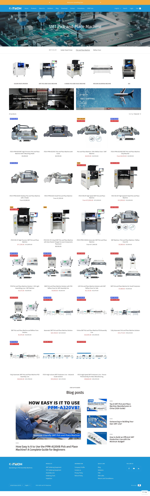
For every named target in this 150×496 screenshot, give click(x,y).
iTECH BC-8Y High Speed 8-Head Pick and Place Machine (125, 197)
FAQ (99, 473)
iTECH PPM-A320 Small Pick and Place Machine (58, 196)
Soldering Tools (50, 475)
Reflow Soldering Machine (102, 83)
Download (64, 8)
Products (33, 8)
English (117, 8)
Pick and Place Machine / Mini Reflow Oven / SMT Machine (92, 152)
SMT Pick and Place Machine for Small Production (125, 286)
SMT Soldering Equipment (53, 467)
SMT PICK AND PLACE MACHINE (48, 83)
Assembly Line (50, 473)
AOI (129, 83)
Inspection (49, 478)
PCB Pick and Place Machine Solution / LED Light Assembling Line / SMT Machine (24, 287)
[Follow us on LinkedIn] (138, 468)
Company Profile (80, 467)
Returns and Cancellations (105, 478)
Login (131, 8)
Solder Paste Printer (66, 50)
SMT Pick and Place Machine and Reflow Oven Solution (24, 331)
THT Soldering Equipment (53, 470)
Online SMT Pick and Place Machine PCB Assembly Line (92, 331)
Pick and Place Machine (83, 50)
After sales (101, 475)
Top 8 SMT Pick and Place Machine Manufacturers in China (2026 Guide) (120, 406)
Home (26, 8)
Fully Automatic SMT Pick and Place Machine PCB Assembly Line (24, 375)
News (17, 443)
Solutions (50, 8)
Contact (72, 8)
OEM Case (90, 8)
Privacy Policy (79, 473)
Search (125, 8)
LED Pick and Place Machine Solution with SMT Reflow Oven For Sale (92, 287)
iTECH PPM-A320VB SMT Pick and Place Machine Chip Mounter (125, 152)
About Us (42, 8)
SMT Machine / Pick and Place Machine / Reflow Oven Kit (125, 241)
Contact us (78, 470)
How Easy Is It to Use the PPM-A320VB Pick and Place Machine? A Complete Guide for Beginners (47, 448)
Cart (138, 8)
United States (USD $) (15, 485)
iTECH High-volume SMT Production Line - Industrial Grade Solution (58, 375)
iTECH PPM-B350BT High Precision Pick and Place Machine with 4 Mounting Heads (24, 152)
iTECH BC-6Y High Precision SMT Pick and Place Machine (25, 241)
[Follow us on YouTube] (133, 468)
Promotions (80, 8)
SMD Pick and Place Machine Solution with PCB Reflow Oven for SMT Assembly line (58, 287)
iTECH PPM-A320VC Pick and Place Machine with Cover (58, 152)
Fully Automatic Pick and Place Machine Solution (125, 330)
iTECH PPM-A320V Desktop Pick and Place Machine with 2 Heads (25, 197)
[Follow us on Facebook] (129, 468)
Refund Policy (79, 475)
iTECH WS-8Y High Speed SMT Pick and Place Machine (92, 197)
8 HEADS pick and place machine (75, 83)
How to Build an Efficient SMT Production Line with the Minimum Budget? (122, 439)
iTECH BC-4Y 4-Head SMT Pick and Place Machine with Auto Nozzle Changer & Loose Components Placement (58, 242)
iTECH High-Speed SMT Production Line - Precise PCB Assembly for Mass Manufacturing (91, 375)
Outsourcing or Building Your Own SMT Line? (121, 422)
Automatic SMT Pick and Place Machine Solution (58, 330)
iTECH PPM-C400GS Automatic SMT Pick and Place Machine (92, 241)
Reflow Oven (97, 50)
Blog (57, 8)
